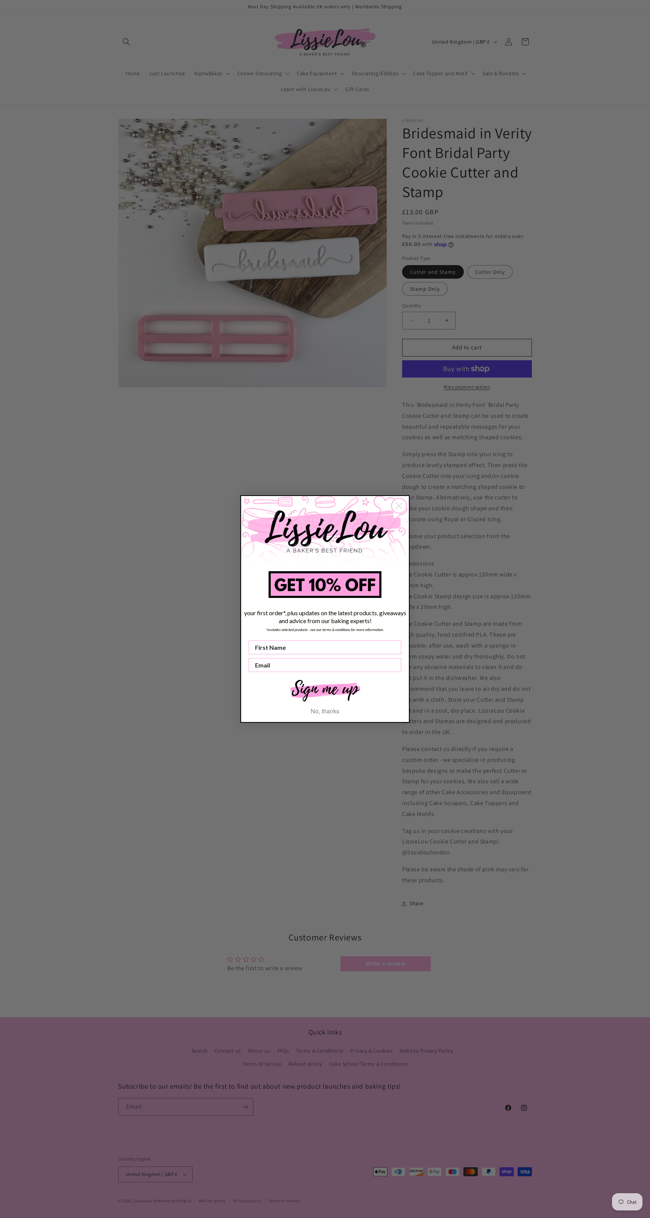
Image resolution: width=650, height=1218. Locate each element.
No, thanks (325, 711)
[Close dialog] (399, 505)
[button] (325, 690)
